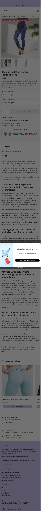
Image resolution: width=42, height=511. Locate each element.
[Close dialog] (40, 244)
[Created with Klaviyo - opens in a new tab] (20, 267)
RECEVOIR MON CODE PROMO (27, 260)
